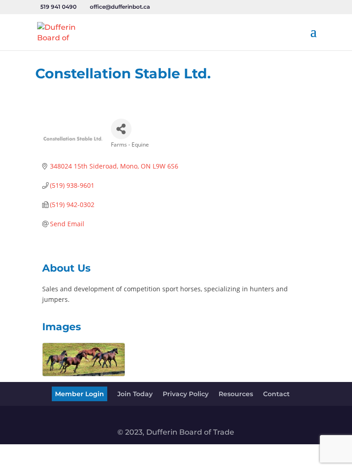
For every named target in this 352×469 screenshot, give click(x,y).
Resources (236, 394)
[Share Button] (121, 129)
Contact (276, 394)
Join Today (135, 394)
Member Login (79, 394)
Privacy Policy (186, 394)
